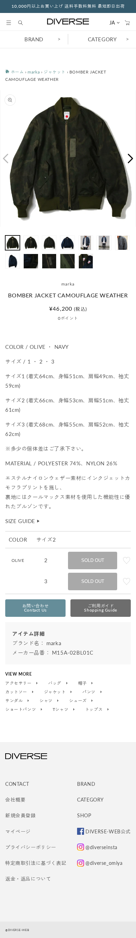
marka (34, 72)
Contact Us (35, 608)
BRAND (33, 39)
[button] (8, 22)
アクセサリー (19, 683)
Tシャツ (61, 709)
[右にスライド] (131, 158)
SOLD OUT (92, 560)
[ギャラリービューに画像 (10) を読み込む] (49, 261)
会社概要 (15, 800)
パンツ (89, 692)
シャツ (46, 701)
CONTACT (17, 784)
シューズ (78, 701)
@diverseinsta (101, 847)
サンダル (14, 701)
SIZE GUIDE (22, 521)
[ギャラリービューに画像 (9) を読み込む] (30, 261)
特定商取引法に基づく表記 (35, 863)
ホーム (16, 72)
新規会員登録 (20, 815)
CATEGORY (102, 39)
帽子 (83, 683)
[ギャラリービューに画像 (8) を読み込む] (12, 261)
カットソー (17, 692)
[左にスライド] (5, 158)
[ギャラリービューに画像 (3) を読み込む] (49, 242)
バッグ (55, 683)
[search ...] (24, 22)
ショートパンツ (21, 709)
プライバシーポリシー (30, 847)
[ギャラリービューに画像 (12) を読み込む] (85, 261)
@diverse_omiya (103, 863)
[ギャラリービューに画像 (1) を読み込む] (12, 242)
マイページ (18, 831)
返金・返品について (28, 879)
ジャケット (55, 72)
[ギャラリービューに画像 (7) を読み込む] (122, 242)
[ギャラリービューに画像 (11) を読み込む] (67, 261)
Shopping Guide (100, 608)
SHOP (84, 815)
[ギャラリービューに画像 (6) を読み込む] (104, 242)
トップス (94, 709)
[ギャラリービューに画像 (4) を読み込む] (67, 242)
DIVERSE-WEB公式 (108, 831)
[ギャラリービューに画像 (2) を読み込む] (30, 242)
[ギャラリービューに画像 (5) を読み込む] (85, 242)
